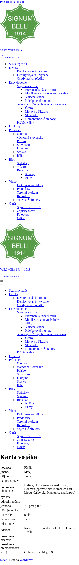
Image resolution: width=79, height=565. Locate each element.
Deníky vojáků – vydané (33, 75)
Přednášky (23, 188)
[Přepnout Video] (71, 411)
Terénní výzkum (27, 192)
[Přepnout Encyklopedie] (71, 309)
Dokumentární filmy (30, 185)
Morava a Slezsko (36, 111)
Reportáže (23, 196)
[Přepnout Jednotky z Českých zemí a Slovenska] (71, 334)
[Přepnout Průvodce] (71, 360)
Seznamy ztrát (18, 64)
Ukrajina (22, 148)
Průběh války (25, 122)
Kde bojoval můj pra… (40, 100)
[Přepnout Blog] (71, 389)
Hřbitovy (14, 126)
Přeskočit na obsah (12, 1)
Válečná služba (35, 97)
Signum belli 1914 (29, 207)
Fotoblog (23, 214)
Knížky (30, 174)
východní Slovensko (30, 137)
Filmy (29, 177)
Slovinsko (23, 144)
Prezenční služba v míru (40, 89)
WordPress (26, 560)
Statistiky (23, 163)
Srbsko (21, 152)
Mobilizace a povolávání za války (46, 93)
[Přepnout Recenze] (71, 400)
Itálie (20, 155)
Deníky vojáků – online (32, 71)
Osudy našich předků (30, 78)
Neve (3, 560)
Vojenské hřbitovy (28, 199)
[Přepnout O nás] (71, 432)
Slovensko (31, 115)
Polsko (21, 141)
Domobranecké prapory (40, 119)
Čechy (29, 108)
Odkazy (22, 218)
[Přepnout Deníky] (71, 294)
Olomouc (23, 133)
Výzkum (22, 166)
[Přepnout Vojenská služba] (71, 312)
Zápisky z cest (26, 211)
